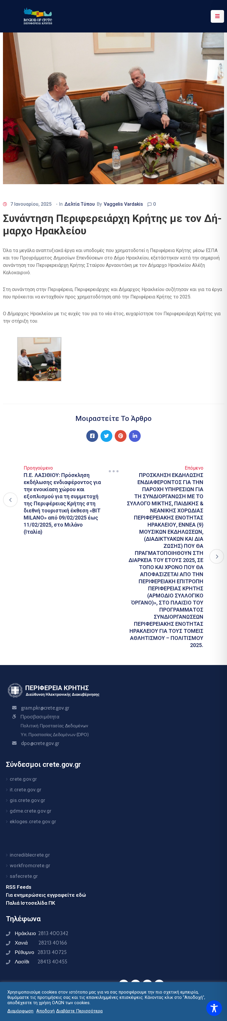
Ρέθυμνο (41, 952)
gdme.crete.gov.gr (30, 811)
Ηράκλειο (41, 933)
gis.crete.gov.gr (27, 800)
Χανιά (41, 943)
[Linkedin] (135, 436)
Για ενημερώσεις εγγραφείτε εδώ (46, 895)
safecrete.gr (24, 876)
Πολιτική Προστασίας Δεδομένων (54, 725)
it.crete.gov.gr (25, 790)
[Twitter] (106, 436)
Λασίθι (41, 962)
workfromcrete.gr (30, 865)
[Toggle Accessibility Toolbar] (214, 1008)
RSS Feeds (18, 887)
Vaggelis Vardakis (123, 204)
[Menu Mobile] (217, 16)
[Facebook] (92, 436)
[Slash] (113, 471)
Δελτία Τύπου (79, 204)
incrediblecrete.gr (30, 855)
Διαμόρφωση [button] (20, 1011)
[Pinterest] (121, 436)
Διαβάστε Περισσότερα (79, 1011)
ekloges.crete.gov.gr (33, 821)
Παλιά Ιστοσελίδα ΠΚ (30, 903)
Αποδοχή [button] (45, 1011)
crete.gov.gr (23, 779)
